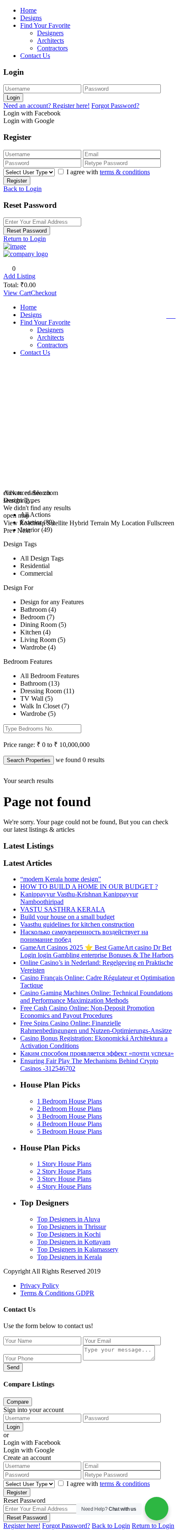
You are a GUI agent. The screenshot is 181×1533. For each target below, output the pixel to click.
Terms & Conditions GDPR (57, 1293)
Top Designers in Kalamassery (77, 1249)
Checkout (43, 292)
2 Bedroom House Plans (69, 1108)
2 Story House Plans (64, 1171)
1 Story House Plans (64, 1163)
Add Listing (19, 276)
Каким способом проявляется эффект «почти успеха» (97, 1053)
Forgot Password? (115, 105)
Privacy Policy (39, 1285)
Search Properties (29, 760)
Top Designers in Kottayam (73, 1241)
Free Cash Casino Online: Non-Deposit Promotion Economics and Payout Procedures (87, 1011)
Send (13, 1367)
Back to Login (22, 188)
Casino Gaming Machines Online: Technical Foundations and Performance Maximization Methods (96, 996)
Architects (50, 40)
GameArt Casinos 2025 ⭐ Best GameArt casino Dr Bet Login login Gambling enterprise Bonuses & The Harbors (96, 951)
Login (13, 97)
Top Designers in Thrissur (71, 1226)
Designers (50, 33)
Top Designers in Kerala (69, 1256)
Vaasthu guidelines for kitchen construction (77, 924)
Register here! (21, 1525)
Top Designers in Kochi (69, 1234)
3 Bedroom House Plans (69, 1116)
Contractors (52, 48)
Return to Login (24, 238)
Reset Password (27, 231)
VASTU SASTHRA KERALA (62, 909)
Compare (18, 1402)
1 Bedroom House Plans (69, 1101)
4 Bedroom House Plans (69, 1123)
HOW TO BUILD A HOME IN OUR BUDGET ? (89, 886)
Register (17, 181)
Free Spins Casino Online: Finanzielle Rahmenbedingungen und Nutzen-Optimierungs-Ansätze (96, 1026)
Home (28, 10)
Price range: (19, 744)
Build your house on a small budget (67, 916)
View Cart (17, 292)
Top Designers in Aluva (68, 1219)
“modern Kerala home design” (60, 879)
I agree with (108, 172)
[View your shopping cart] (172, 316)
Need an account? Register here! (46, 105)
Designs (31, 17)
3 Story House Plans (64, 1178)
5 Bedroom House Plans (69, 1131)
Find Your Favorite (45, 25)
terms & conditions (125, 172)
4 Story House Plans (64, 1186)
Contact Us (35, 55)
